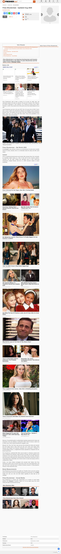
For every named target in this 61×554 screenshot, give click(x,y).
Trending (53, 2)
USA (30, 14)
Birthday (45, 2)
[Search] (34, 1)
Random (57, 2)
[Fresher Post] (9, 1)
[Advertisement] (30, 33)
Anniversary (41, 2)
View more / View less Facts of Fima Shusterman (30, 547)
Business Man (6, 10)
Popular (49, 2)
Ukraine (27, 14)
